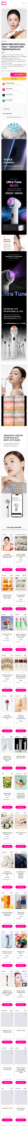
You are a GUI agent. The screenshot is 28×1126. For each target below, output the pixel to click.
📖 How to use (6, 109)
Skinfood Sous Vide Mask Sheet (7, 675)
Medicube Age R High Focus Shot (20, 757)
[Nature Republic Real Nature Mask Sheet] (21, 543)
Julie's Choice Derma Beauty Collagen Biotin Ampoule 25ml (21, 796)
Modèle (7, 638)
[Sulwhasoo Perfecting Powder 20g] (7, 861)
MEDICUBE (4, 41)
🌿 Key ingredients (7, 113)
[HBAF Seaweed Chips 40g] (7, 782)
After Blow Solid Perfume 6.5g (7, 1070)
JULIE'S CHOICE (18, 773)
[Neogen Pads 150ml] (21, 940)
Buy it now (14, 78)
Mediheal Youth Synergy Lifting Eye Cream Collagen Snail (7, 993)
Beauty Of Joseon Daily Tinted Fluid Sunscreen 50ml (21, 676)
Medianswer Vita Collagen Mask (7, 1030)
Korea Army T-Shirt (7, 1111)
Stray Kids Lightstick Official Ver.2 (7, 717)
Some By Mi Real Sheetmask (20, 595)
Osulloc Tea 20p (20, 1030)
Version (21, 559)
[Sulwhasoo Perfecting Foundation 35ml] (21, 704)
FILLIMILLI (17, 1049)
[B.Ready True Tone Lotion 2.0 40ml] (7, 940)
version (20, 599)
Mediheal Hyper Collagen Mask (21, 991)
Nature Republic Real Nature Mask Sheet (21, 556)
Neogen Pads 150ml (21, 952)
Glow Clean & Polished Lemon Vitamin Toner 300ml (7, 759)
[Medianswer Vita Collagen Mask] (7, 1019)
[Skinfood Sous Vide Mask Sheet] (7, 664)
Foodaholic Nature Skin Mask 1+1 (7, 833)
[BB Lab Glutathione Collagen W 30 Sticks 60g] (7, 901)
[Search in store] (23, 3)
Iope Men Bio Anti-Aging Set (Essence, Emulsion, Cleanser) (21, 875)
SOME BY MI (17, 575)
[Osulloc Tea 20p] (21, 1019)
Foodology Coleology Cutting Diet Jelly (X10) (7, 556)
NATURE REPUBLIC (18, 534)
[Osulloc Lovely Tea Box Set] (21, 821)
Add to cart (18, 74)
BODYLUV (3, 614)
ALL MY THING (18, 1091)
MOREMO (17, 614)
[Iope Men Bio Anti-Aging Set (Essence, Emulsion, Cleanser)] (21, 861)
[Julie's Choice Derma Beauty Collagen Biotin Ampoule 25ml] (21, 782)
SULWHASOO (4, 852)
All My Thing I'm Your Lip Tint (21, 1112)
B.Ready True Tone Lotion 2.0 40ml (7, 952)
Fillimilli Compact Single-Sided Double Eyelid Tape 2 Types (21, 1072)
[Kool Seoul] (4, 3)
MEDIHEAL (4, 971)
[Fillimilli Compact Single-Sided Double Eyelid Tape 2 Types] (21, 1058)
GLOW (3, 736)
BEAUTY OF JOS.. (18, 655)
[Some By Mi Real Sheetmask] (21, 584)
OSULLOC (17, 1010)
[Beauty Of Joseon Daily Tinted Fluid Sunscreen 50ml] (21, 664)
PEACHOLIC (4, 575)
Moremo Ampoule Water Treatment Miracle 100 (21, 636)
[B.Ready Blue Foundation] (21, 901)
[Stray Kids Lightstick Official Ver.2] (7, 704)
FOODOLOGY (4, 534)
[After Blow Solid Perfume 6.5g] (7, 1058)
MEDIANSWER (4, 1010)
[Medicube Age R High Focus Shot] (21, 745)
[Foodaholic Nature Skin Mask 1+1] (7, 821)
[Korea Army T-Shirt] (7, 1100)
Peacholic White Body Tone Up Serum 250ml (7, 596)
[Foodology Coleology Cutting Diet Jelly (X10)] (7, 543)
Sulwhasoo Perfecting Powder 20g (7, 873)
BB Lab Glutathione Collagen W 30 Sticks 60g (7, 914)
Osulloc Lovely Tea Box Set (21, 833)
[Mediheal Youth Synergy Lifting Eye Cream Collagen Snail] (7, 980)
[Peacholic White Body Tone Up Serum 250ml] (7, 584)
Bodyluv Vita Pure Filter (7, 635)
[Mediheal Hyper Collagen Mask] (21, 980)
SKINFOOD (4, 655)
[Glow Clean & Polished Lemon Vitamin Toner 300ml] (7, 745)
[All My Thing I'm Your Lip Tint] (21, 1100)
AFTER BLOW (4, 1049)
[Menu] (26, 3)
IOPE (16, 852)
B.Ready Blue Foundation (20, 913)
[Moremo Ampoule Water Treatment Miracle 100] (21, 623)
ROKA (3, 1091)
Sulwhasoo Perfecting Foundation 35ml (21, 717)
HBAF (3, 773)
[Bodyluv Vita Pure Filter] (7, 623)
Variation (21, 721)
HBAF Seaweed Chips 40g (7, 794)
